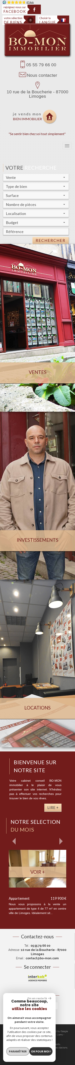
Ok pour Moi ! (41, 1051)
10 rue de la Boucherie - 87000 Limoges (37, 94)
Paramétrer (18, 1051)
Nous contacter (42, 75)
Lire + (53, 807)
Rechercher (50, 240)
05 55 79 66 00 (41, 64)
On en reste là (37, 998)
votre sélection (13, 20)
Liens (60, 1034)
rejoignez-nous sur (15, 9)
